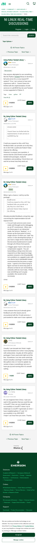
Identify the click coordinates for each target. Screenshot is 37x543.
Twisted (17, 77)
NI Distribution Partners (9, 487)
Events (28, 502)
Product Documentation (17, 510)
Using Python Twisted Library (14, 60)
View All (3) (7, 97)
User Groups (21, 9)
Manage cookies (19, 540)
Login (27, 29)
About (20, 500)
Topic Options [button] (7, 41)
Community (11, 9)
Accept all (18, 535)
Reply (30, 103)
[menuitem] (28, 4)
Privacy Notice (17, 526)
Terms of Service (20, 490)
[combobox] (13, 35)
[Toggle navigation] (10, 4)
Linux (10, 94)
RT (20, 94)
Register (18, 29)
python (16, 94)
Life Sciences (14, 478)
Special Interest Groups (9, 12)
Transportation (8, 480)
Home (3, 9)
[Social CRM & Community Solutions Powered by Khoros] (18, 447)
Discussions (8, 70)
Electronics (15, 475)
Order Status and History (25, 487)
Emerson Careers (29, 500)
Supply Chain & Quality (18, 502)
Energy (22, 475)
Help (33, 29)
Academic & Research (9, 473)
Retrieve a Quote (9, 490)
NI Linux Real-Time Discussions (11, 14)
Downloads (6, 510)
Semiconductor (24, 478)
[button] (6, 103)
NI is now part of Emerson (10, 500)
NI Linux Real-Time (26, 12)
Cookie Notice (29, 526)
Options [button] (30, 63)
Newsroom (7, 502)
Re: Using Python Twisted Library (15, 116)
